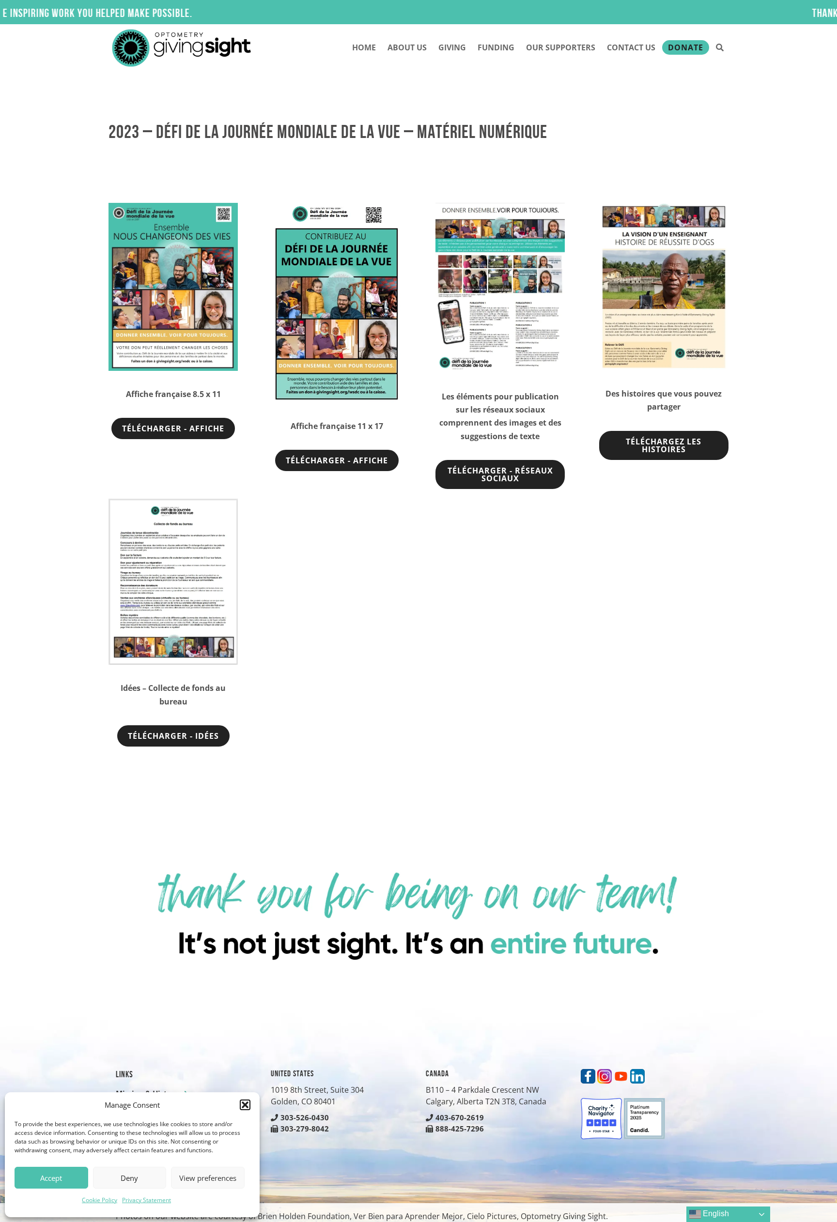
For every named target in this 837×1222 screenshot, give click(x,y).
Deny (129, 1178)
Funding (496, 47)
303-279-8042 (304, 1128)
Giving (452, 47)
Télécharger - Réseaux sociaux (500, 474)
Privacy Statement (146, 1200)
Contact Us (631, 47)
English (715, 1213)
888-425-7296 (459, 1128)
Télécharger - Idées (173, 736)
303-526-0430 (304, 1117)
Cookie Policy (99, 1200)
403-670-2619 (459, 1117)
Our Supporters (560, 47)
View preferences (207, 1178)
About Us (407, 47)
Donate (685, 47)
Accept (51, 1178)
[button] (245, 1105)
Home (364, 47)
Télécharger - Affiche (173, 428)
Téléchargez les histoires (663, 445)
